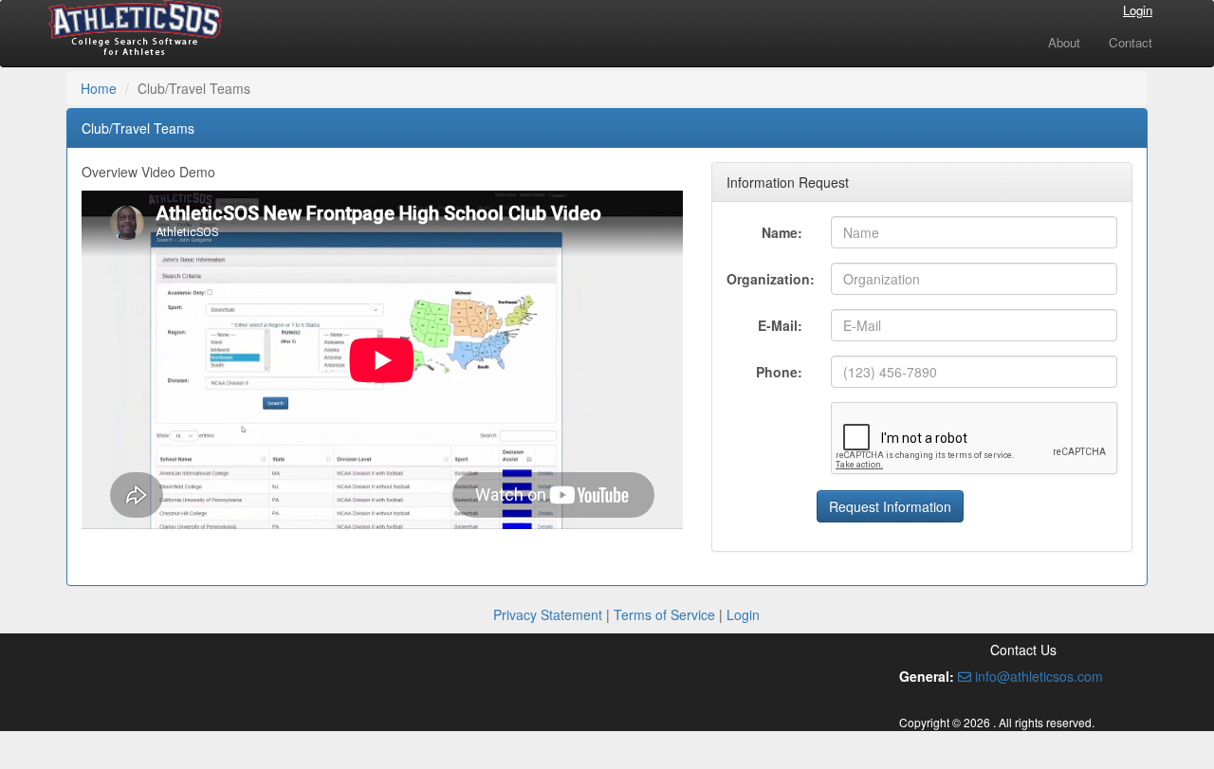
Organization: (771, 278)
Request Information (890, 506)
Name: (782, 232)
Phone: (779, 371)
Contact (1130, 42)
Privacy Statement (547, 614)
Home (99, 88)
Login (1137, 10)
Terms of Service (664, 614)
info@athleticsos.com (1037, 676)
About (1064, 42)
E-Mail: (780, 325)
